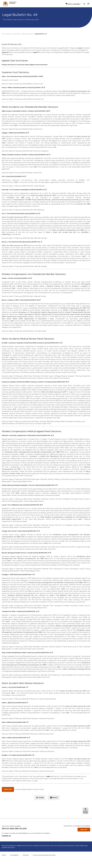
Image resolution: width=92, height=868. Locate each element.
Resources (9, 34)
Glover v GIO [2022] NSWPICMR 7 (15, 687)
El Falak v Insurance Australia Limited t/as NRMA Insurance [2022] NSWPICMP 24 (32, 343)
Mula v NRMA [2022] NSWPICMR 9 (15, 722)
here (80, 48)
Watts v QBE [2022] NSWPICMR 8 (15, 702)
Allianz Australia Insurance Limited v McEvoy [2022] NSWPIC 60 (26, 154)
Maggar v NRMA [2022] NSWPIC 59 (15, 133)
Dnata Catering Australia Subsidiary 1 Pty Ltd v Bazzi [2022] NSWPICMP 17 (30, 485)
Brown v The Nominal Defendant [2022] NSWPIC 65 (22, 242)
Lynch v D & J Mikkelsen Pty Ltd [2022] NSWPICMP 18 (22, 505)
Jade (35, 52)
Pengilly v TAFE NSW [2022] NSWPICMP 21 (18, 574)
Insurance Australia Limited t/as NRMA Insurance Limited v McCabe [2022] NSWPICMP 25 (35, 382)
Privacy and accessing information (44, 855)
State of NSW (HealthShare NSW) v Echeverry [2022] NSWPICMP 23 (27, 652)
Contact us (6, 836)
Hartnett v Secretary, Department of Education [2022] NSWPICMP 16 (28, 435)
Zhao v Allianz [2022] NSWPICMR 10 (16, 737)
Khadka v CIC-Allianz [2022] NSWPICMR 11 (18, 755)
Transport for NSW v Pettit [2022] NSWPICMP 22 (20, 611)
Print (56, 798)
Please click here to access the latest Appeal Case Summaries (24, 64)
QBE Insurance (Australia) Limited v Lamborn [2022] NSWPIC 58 (26, 111)
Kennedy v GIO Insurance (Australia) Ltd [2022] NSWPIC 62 (24, 189)
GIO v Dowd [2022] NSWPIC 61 (14, 176)
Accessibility (14, 855)
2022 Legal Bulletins (27, 34)
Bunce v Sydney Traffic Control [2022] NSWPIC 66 (21, 300)
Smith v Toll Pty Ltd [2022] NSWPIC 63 (17, 278)
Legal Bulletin (17, 34)
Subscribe (8, 789)
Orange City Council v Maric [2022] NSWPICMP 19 (21, 531)
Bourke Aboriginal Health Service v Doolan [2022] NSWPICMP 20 (26, 553)
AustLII (5, 52)
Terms (4, 855)
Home (3, 34)
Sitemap (25, 855)
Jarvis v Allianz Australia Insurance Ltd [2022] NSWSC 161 (23, 87)
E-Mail (41, 797)
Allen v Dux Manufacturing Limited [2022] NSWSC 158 (22, 76)
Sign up (85, 830)
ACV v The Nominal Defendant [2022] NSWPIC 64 (21, 213)
